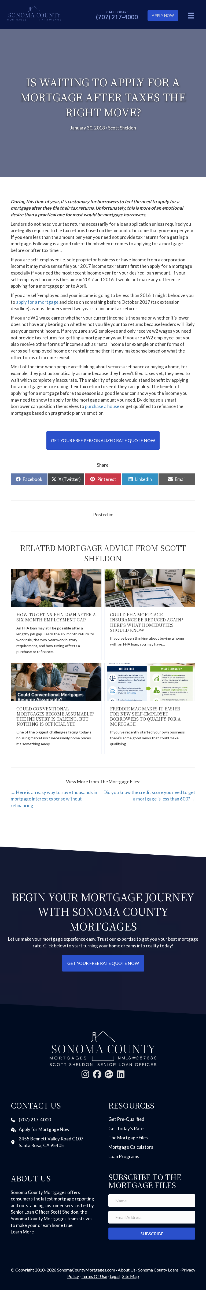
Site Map (130, 1276)
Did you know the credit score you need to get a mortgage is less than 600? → (149, 795)
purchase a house (101, 406)
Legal (115, 1276)
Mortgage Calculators (130, 1147)
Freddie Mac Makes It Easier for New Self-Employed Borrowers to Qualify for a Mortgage (145, 716)
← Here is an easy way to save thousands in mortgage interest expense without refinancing (54, 798)
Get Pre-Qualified (126, 1119)
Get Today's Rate (126, 1128)
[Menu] (190, 15)
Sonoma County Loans (158, 1269)
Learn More (22, 1232)
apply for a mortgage (36, 302)
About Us (126, 1269)
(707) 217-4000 (117, 17)
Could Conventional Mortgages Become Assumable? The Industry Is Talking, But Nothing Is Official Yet (55, 716)
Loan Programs (123, 1156)
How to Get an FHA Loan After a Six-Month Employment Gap (56, 617)
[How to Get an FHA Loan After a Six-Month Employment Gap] (56, 587)
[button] (85, 1074)
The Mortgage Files (128, 1137)
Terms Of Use (94, 1276)
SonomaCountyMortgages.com (86, 1269)
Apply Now (163, 15)
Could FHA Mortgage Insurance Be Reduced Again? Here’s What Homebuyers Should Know (146, 622)
